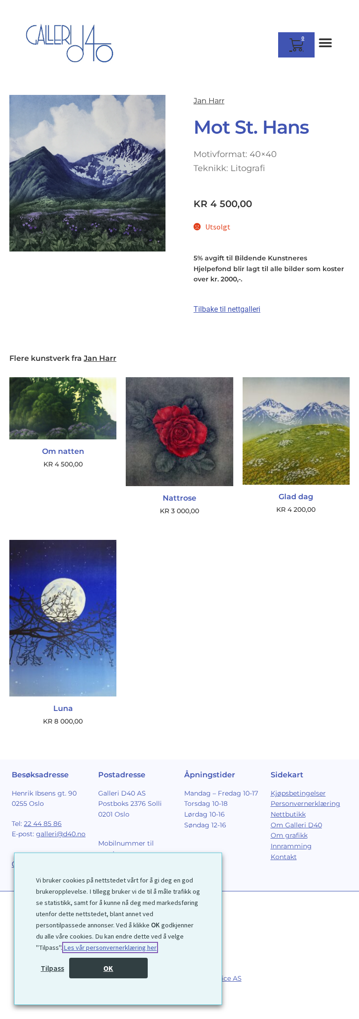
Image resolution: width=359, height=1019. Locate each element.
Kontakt (284, 857)
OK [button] (108, 968)
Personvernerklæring (305, 803)
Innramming (291, 846)
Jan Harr (209, 100)
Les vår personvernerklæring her (110, 947)
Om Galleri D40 (296, 825)
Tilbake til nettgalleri (227, 309)
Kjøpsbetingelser (298, 793)
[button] (325, 42)
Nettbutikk (288, 814)
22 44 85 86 (43, 823)
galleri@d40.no (61, 834)
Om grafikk (289, 835)
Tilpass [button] (52, 968)
